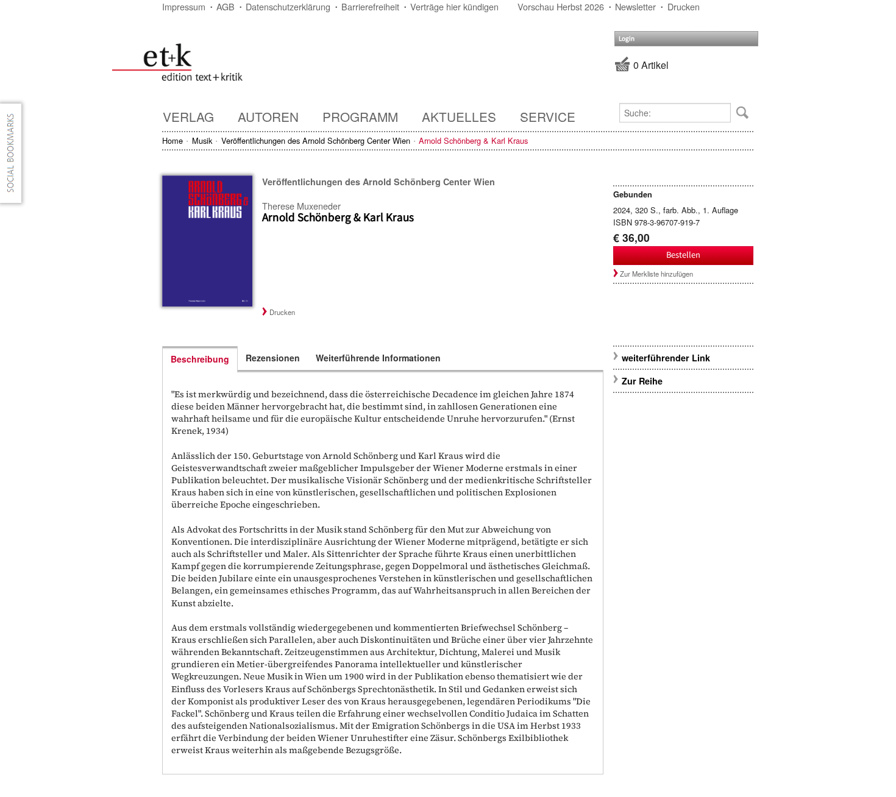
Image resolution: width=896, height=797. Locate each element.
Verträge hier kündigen (454, 6)
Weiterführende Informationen (378, 358)
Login (627, 38)
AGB (225, 6)
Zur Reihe (642, 381)
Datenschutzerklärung (288, 6)
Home (172, 140)
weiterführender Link (666, 358)
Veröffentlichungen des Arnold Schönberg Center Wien (315, 140)
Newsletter (635, 6)
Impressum (183, 6)
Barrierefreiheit (370, 6)
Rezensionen (273, 358)
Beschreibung (200, 359)
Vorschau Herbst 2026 (560, 6)
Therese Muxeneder (301, 205)
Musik (202, 140)
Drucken (683, 6)
